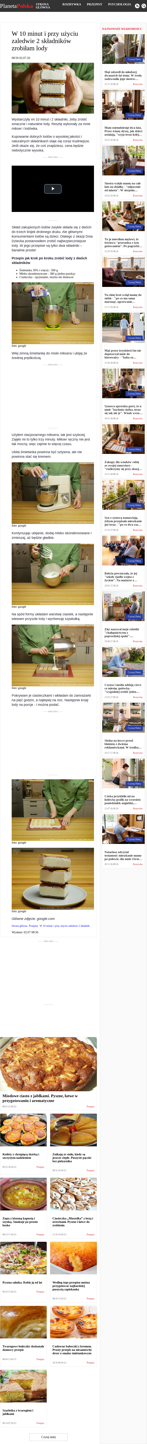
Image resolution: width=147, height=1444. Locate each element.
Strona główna (43, 6)
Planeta (16, 6)
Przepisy (94, 4)
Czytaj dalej (48, 1437)
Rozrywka (71, 4)
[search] (143, 6)
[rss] (137, 6)
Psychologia (119, 4)
